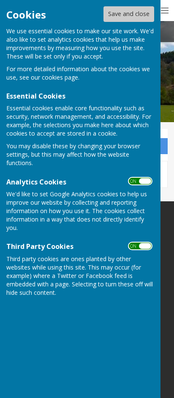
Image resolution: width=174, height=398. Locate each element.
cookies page (60, 77)
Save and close (129, 14)
